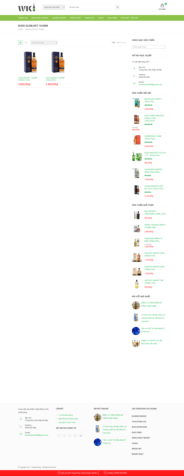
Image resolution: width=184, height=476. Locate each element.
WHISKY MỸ (136, 449)
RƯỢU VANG (137, 432)
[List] (26, 42)
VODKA (135, 443)
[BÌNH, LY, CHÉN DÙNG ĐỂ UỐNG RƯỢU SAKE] (136, 305)
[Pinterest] (64, 435)
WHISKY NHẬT (138, 454)
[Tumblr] (69, 435)
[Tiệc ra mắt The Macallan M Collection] (136, 331)
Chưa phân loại (139, 422)
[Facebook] (58, 435)
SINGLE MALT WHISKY (141, 438)
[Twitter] (75, 435)
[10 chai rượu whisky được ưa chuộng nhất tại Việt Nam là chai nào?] (136, 317)
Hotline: (117, 473)
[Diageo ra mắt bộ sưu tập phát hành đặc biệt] (136, 343)
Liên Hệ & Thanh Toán (66, 422)
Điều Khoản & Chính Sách (68, 419)
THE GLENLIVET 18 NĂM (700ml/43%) (55, 79)
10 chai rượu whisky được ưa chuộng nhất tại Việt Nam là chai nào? (153, 318)
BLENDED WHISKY (139, 416)
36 (118, 42)
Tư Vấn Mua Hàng (65, 415)
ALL (124, 42)
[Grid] (20, 42)
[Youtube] (80, 435)
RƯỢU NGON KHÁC (139, 427)
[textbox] (149, 47)
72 (121, 42)
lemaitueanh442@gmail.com (150, 84)
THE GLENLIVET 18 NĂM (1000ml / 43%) (27, 79)
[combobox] (149, 47)
